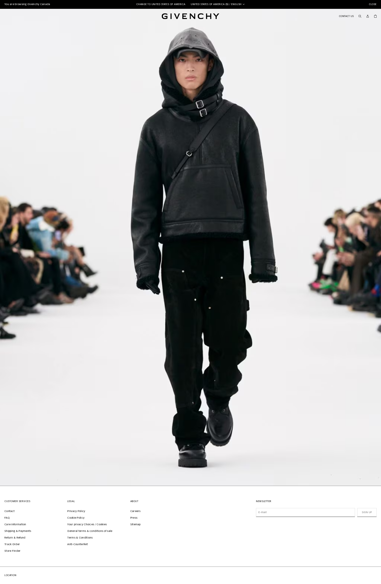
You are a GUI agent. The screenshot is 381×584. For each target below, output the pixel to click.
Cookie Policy (75, 518)
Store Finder (12, 551)
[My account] (368, 16)
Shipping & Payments (17, 531)
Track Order (12, 544)
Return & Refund (15, 538)
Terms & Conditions (80, 538)
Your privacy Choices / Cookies (87, 524)
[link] (375, 16)
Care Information (15, 524)
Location (10, 575)
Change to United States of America (160, 4)
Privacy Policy (76, 511)
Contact (9, 511)
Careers (135, 511)
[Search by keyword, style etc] (360, 16)
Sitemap (135, 524)
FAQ (6, 518)
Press (134, 518)
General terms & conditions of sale (89, 531)
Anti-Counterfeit (77, 544)
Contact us (346, 16)
